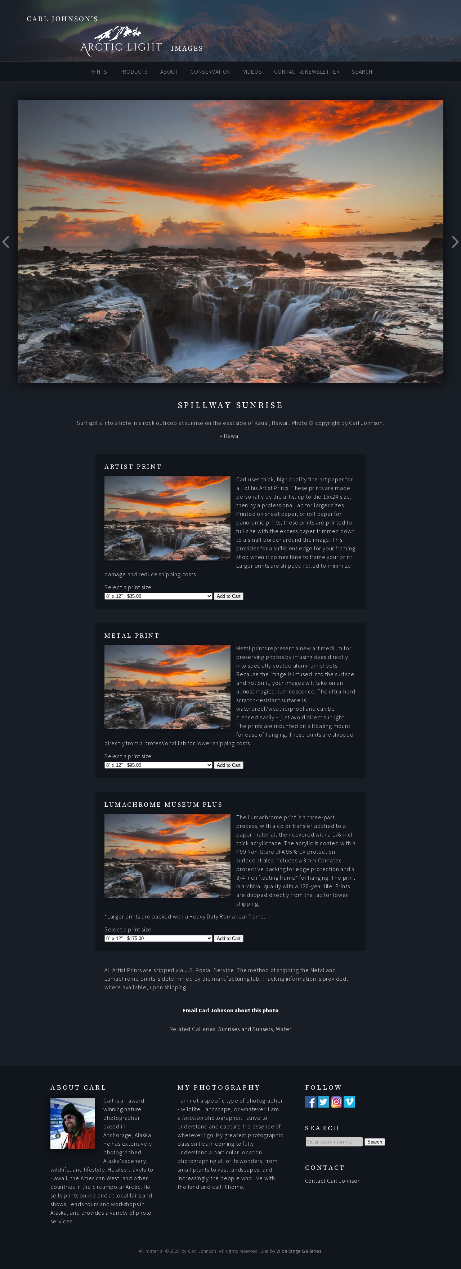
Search (362, 71)
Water (283, 1028)
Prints (98, 71)
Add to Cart (229, 596)
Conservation (211, 71)
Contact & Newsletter (307, 71)
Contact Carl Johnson (333, 1180)
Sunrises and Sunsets (245, 1028)
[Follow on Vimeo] (349, 1103)
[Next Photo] (452, 259)
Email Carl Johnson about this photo (231, 1010)
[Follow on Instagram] (336, 1103)
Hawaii (232, 435)
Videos (252, 71)
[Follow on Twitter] (323, 1103)
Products (134, 71)
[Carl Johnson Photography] (104, 53)
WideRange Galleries (299, 1251)
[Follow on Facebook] (311, 1103)
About (169, 71)
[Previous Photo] (9, 259)
